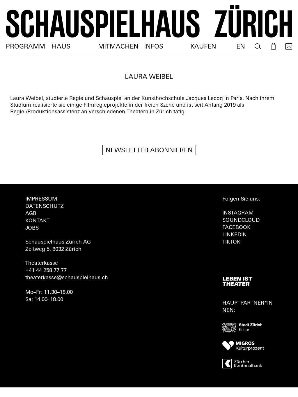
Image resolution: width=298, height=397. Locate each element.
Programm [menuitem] (25, 47)
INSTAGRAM (237, 213)
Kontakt (37, 221)
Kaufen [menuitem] (203, 47)
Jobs (32, 228)
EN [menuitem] (240, 47)
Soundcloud (241, 220)
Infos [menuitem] (153, 47)
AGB (30, 214)
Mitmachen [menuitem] (118, 47)
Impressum (41, 199)
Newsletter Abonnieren (149, 150)
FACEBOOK (236, 227)
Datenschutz (44, 206)
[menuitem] (258, 46)
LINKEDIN (234, 235)
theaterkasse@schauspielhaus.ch (66, 278)
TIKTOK (231, 242)
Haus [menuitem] (61, 47)
